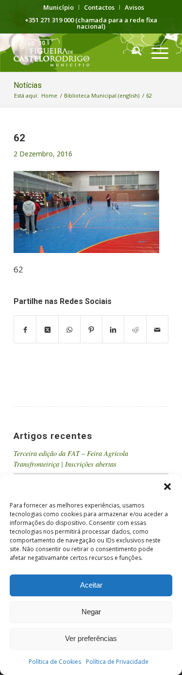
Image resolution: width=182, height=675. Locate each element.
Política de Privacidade (117, 662)
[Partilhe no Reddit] (135, 329)
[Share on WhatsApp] (69, 329)
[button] (167, 486)
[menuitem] (58, 7)
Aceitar (91, 585)
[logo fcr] (75, 52)
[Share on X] (47, 329)
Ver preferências (91, 638)
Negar (91, 612)
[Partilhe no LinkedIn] (113, 329)
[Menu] (155, 52)
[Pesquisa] (132, 52)
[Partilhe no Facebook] (25, 329)
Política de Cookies (55, 662)
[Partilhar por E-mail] (157, 329)
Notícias (28, 85)
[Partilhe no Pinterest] (91, 329)
